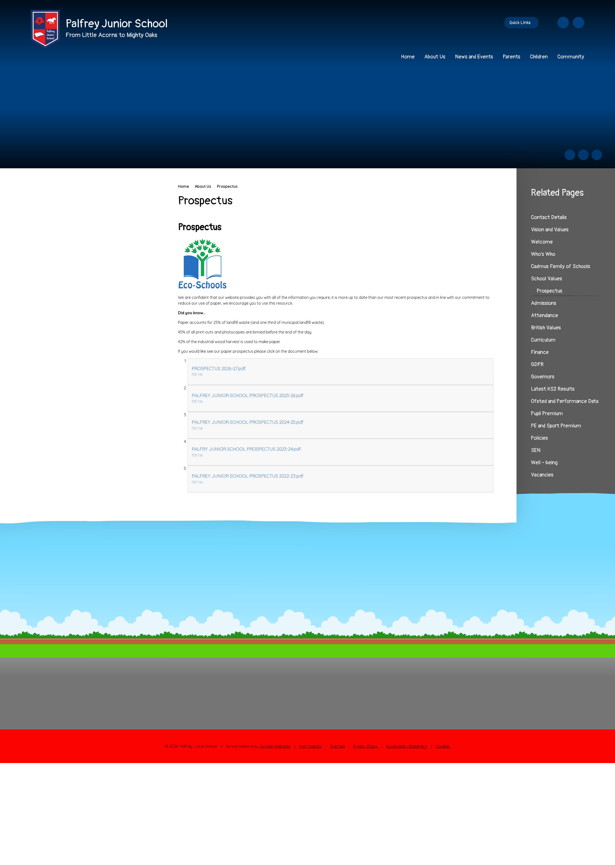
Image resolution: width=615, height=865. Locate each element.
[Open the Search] (578, 22)
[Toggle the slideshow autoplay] (596, 155)
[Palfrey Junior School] (46, 28)
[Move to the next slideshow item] (583, 155)
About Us (203, 186)
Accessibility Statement (406, 746)
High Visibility (310, 746)
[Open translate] (563, 22)
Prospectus (227, 186)
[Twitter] (548, 22)
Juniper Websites (275, 746)
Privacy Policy (365, 746)
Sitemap (337, 746)
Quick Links (519, 22)
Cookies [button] (443, 746)
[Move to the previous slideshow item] (570, 155)
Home (183, 186)
